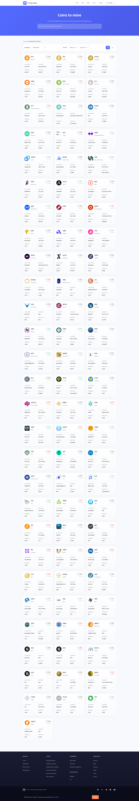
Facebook (102, 789)
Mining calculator (50, 761)
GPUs (82, 3)
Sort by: (65, 47)
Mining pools (26, 770)
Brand (94, 770)
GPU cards (72, 764)
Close (95, 797)
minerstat (30, 3)
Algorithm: (27, 47)
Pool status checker (51, 770)
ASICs (88, 3)
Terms (94, 773)
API (70, 780)
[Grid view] (108, 47)
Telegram (106, 789)
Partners (95, 767)
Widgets (72, 776)
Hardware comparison (75, 767)
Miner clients (26, 767)
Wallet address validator (52, 767)
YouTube (110, 789)
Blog (94, 764)
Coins (77, 3)
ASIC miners (73, 761)
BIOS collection (50, 777)
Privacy (95, 777)
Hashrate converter (51, 764)
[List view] (112, 47)
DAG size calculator (51, 773)
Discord (114, 789)
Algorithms (26, 764)
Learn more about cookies (66, 797)
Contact (101, 3)
